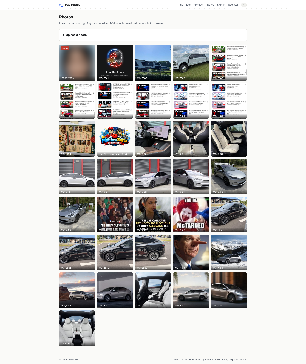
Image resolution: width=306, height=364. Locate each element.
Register (233, 4)
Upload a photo (76, 35)
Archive (198, 4)
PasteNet (69, 5)
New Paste (184, 4)
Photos (210, 4)
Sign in (221, 4)
